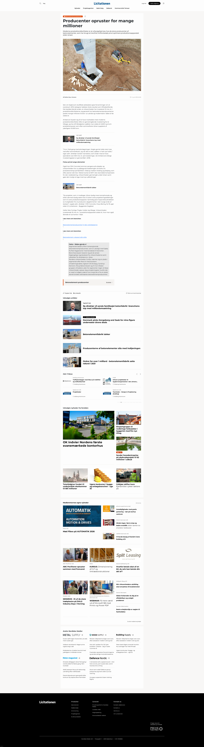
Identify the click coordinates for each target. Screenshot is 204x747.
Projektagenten (88, 8)
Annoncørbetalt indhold (99, 715)
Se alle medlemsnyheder (134, 621)
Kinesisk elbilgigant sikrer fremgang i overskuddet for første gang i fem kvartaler (75, 663)
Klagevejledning (96, 712)
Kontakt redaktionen (119, 705)
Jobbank (109, 8)
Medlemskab (74, 708)
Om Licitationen (118, 714)
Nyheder (77, 8)
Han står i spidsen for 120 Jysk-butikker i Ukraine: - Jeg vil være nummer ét (100, 646)
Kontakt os (117, 708)
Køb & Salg (99, 8)
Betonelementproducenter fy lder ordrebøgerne (80, 225)
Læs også (79, 135)
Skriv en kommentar (134, 293)
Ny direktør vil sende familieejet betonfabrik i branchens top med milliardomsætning (88, 140)
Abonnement (75, 705)
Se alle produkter (76, 716)
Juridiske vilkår (96, 709)
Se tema (108, 282)
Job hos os (116, 711)
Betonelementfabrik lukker (86, 187)
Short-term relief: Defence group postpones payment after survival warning (100, 671)
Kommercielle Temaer (122, 8)
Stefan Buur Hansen (70, 97)
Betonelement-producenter (74, 16)
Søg (44, 3)
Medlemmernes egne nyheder (76, 503)
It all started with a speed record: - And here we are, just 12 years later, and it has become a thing (102, 663)
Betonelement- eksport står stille (75, 237)
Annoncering (74, 711)
